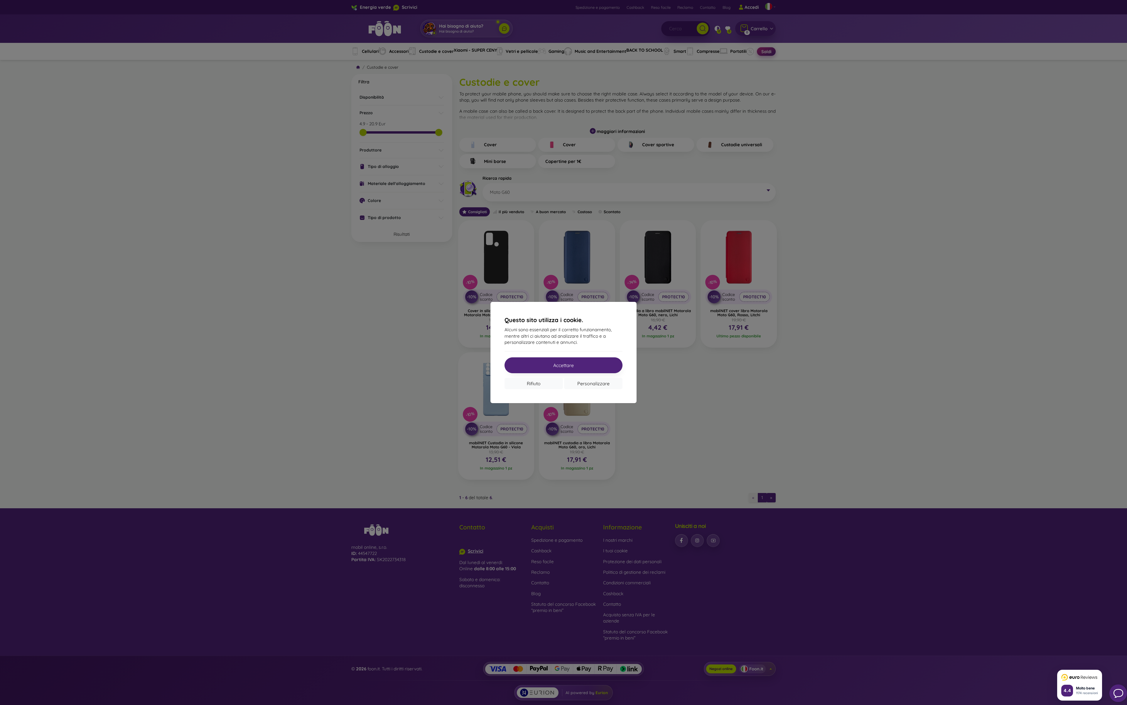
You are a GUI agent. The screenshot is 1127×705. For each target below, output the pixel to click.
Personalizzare (593, 383)
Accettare (563, 365)
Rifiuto (534, 383)
